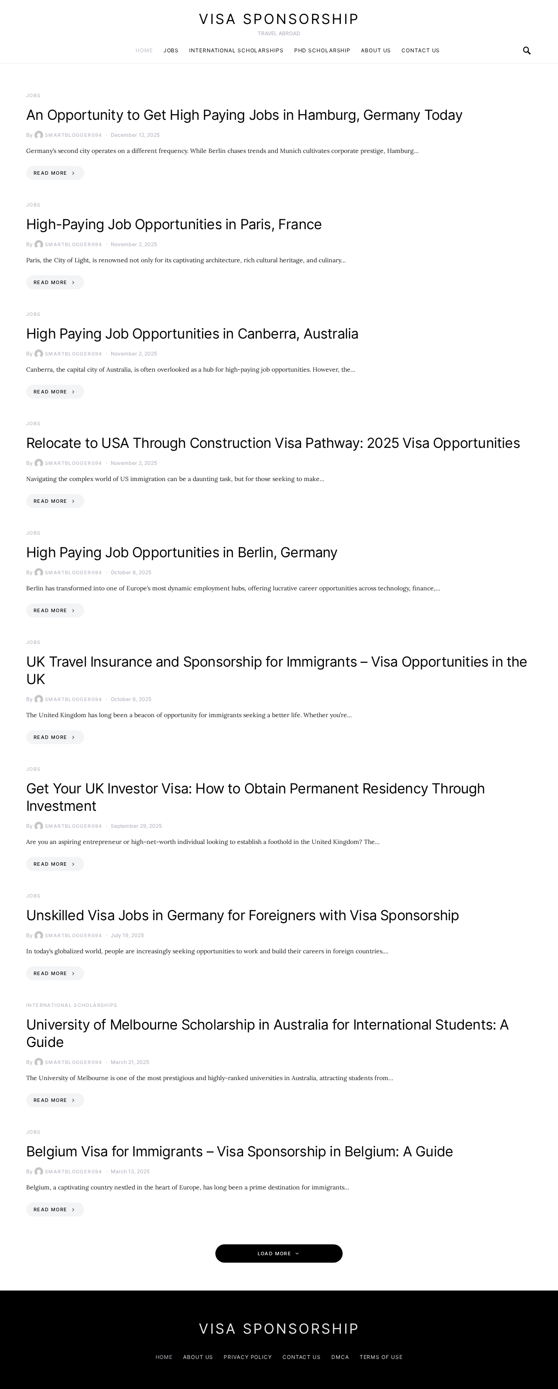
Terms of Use (381, 1357)
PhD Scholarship (322, 50)
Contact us (420, 50)
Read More (50, 173)
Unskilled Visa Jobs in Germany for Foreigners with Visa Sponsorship (242, 915)
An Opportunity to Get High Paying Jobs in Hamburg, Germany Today (244, 114)
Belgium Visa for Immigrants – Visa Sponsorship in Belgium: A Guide (239, 1151)
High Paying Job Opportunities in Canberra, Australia (192, 333)
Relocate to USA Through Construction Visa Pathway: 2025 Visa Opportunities (273, 442)
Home (144, 50)
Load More (274, 1253)
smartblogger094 (73, 135)
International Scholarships (236, 50)
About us (376, 50)
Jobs (171, 50)
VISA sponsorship (279, 18)
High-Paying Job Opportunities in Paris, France (174, 224)
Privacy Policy (248, 1357)
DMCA (340, 1357)
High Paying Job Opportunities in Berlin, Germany (182, 552)
